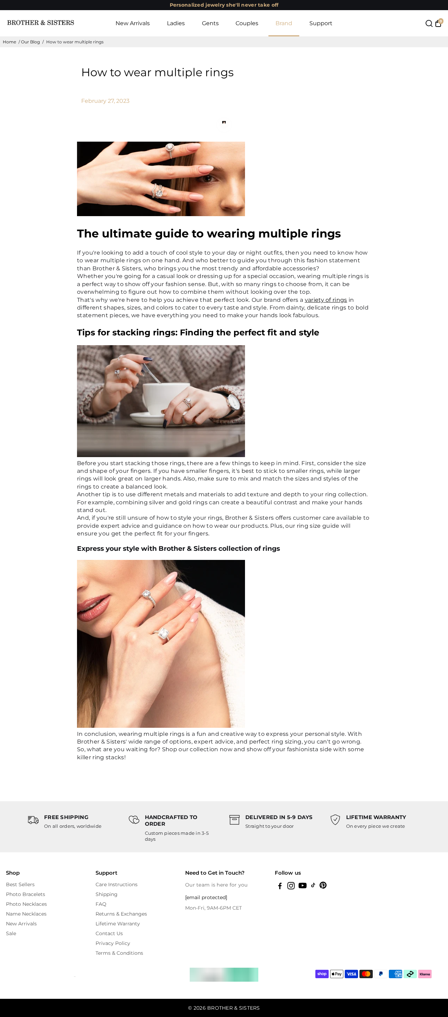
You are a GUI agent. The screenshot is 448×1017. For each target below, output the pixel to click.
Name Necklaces (26, 914)
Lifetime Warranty (118, 923)
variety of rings (326, 300)
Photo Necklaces (26, 904)
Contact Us (109, 933)
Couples (247, 23)
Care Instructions (117, 884)
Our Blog (30, 41)
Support (320, 23)
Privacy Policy (113, 943)
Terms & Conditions (119, 953)
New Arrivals (132, 23)
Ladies (176, 23)
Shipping (107, 894)
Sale (11, 933)
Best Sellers (20, 884)
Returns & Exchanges (121, 914)
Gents (210, 23)
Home (9, 41)
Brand (283, 23)
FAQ (101, 904)
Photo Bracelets (25, 894)
